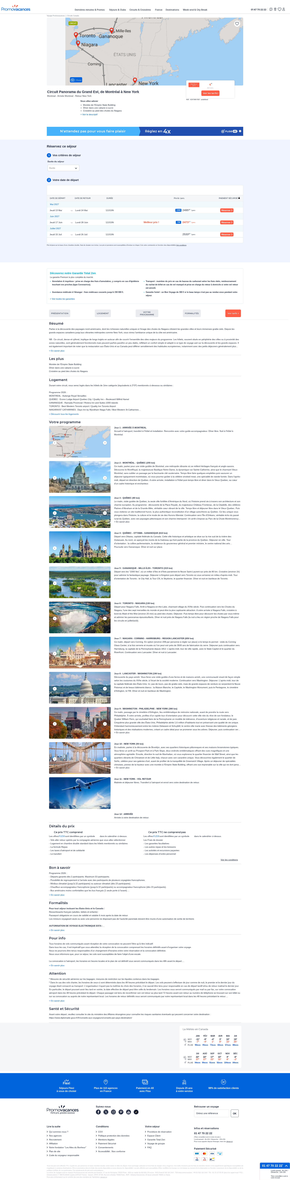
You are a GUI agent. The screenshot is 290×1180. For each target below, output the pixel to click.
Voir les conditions (229, 860)
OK (235, 1113)
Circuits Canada (73, 16)
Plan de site (54, 1151)
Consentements (105, 1147)
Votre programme (147, 313)
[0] (279, 9)
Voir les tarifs (210, 93)
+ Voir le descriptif (89, 114)
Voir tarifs (232, 313)
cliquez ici (103, 1177)
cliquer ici (229, 1141)
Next (105, 443)
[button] (80, 442)
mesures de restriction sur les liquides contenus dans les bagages (127, 979)
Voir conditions (181, 245)
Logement (103, 313)
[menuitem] (90, 10)
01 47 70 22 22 (258, 10)
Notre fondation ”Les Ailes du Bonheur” (67, 1147)
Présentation (59, 313)
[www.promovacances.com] (16, 8)
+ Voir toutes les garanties (62, 299)
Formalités (192, 313)
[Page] (98, 1112)
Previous (54, 443)
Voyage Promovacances (56, 16)
